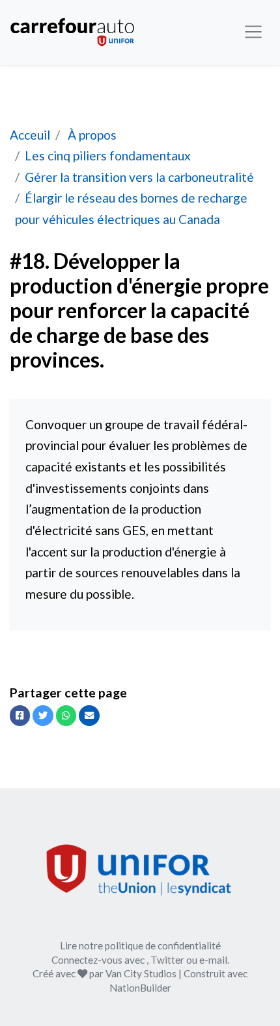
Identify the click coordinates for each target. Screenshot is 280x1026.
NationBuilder (140, 988)
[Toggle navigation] (254, 32)
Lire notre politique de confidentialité (140, 945)
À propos (91, 134)
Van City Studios (140, 973)
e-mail (213, 960)
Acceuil (30, 134)
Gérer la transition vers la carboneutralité (139, 176)
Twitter (167, 960)
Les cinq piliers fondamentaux (108, 155)
